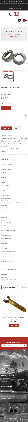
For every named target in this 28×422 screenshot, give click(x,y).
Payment (4, 382)
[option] (8, 76)
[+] (9, 103)
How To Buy (5, 368)
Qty (2, 103)
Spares (10, 34)
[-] (9, 104)
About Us (4, 358)
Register (22, 1)
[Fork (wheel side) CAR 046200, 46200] (14, 303)
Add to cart (14, 325)
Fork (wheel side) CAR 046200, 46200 (14, 317)
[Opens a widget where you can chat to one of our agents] (22, 419)
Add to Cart (6, 108)
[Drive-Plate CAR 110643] (8, 76)
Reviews (17, 128)
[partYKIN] (14, 13)
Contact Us (5, 371)
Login (17, 1)
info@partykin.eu (21, 5)
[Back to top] (24, 351)
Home (3, 34)
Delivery (4, 379)
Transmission (18, 34)
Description (6, 128)
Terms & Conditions (7, 361)
